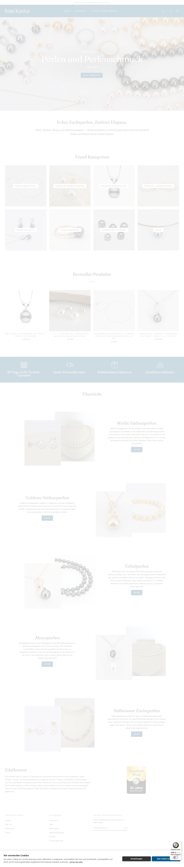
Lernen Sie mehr (76, 862)
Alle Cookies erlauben (166, 859)
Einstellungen (136, 859)
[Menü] (179, 842)
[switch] (175, 857)
